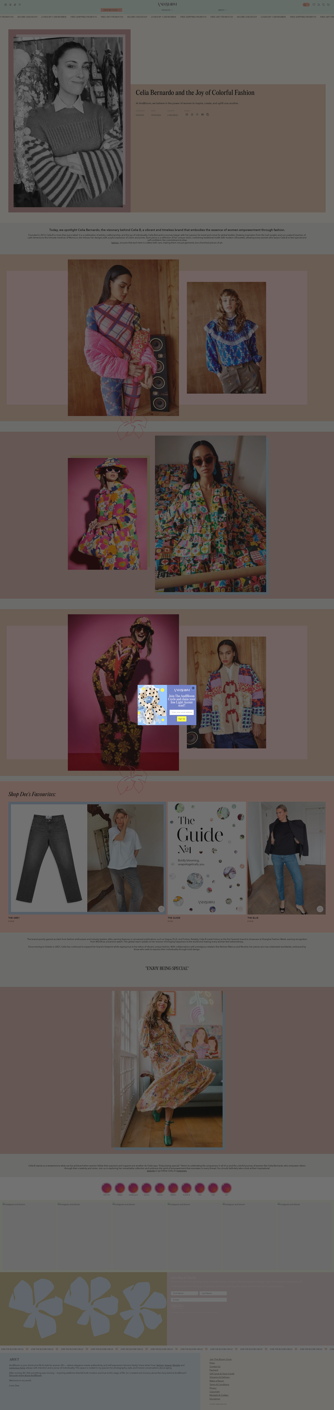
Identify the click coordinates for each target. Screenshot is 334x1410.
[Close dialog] (193, 688)
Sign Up (181, 719)
